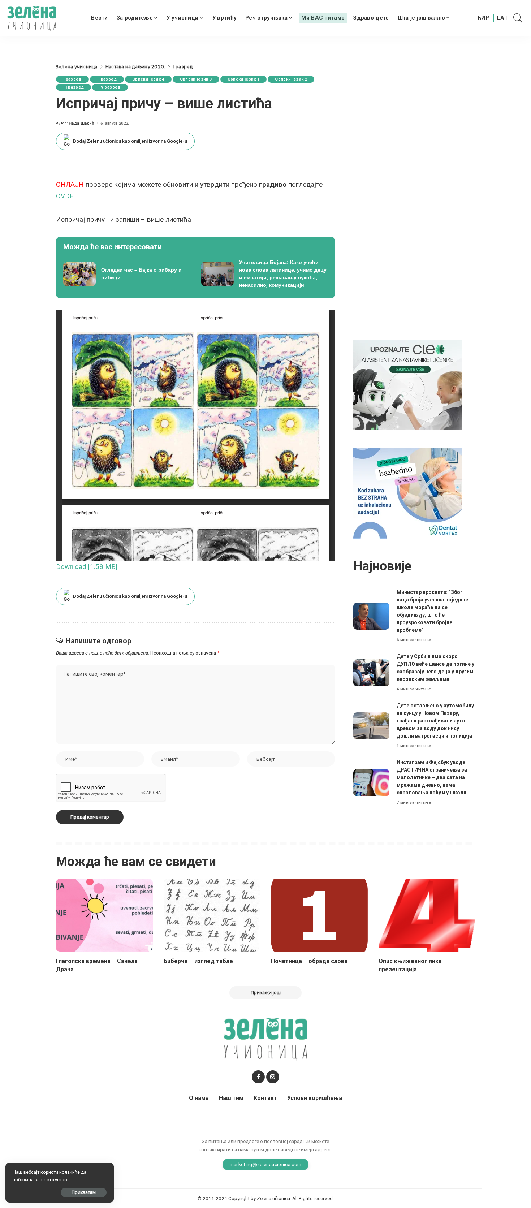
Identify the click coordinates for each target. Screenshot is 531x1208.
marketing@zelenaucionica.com (266, 1164)
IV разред (109, 87)
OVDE (65, 196)
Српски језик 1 (244, 79)
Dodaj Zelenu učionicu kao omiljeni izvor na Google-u (130, 141)
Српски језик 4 (148, 79)
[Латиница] (502, 18)
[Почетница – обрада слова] (319, 915)
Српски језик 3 (196, 79)
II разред (107, 79)
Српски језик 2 (291, 79)
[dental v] (407, 492)
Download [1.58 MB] (86, 566)
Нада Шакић (81, 123)
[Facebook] (258, 1076)
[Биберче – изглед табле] (212, 915)
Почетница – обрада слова (309, 961)
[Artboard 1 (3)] (407, 384)
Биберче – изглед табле (198, 961)
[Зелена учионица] (31, 18)
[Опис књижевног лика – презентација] (427, 915)
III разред (73, 87)
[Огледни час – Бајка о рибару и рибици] (126, 274)
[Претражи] (518, 18)
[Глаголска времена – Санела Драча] (104, 915)
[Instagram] (272, 1076)
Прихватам (84, 1192)
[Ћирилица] (482, 18)
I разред (72, 79)
